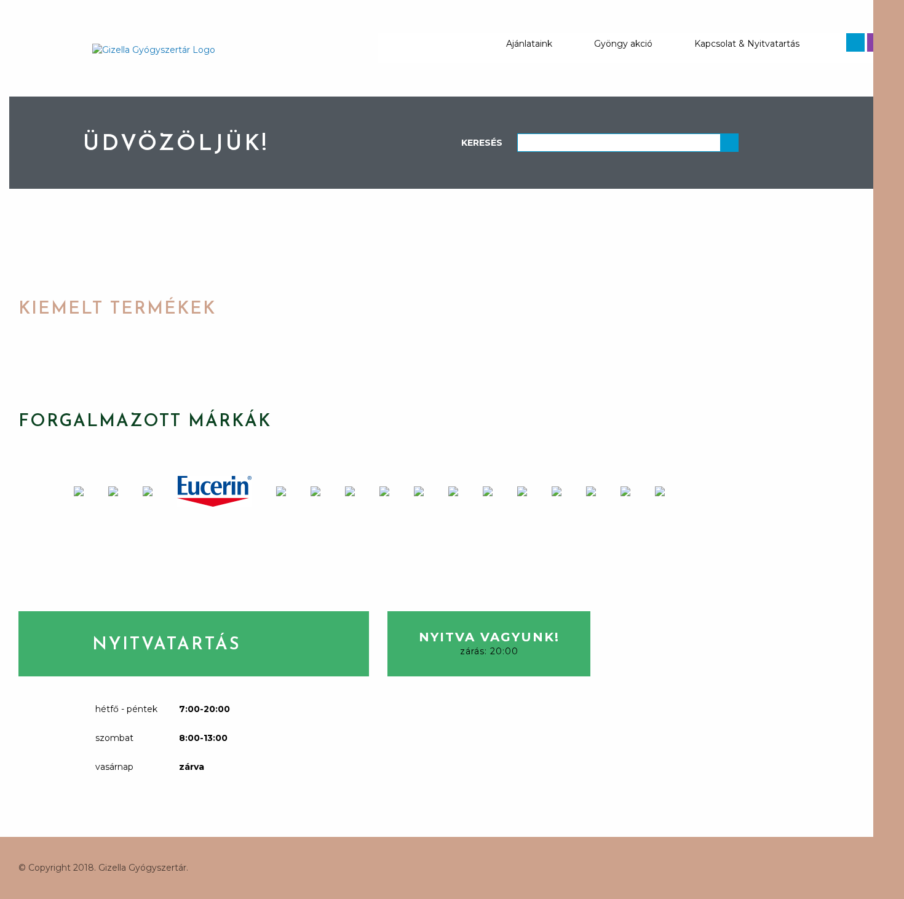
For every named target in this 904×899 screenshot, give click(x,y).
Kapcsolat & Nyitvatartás (746, 43)
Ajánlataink (529, 43)
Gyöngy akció (623, 43)
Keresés (481, 142)
